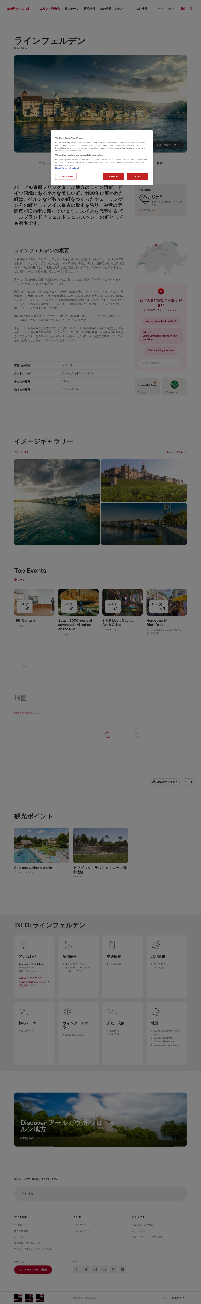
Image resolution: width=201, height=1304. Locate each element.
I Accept (137, 176)
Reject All (113, 176)
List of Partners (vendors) (67, 168)
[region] (102, 157)
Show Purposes (66, 176)
